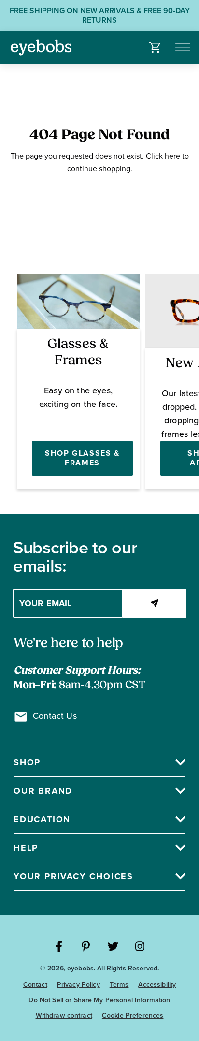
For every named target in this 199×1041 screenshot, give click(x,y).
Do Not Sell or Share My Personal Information (99, 1000)
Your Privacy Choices (73, 876)
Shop (27, 762)
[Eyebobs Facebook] (59, 946)
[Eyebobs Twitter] (113, 946)
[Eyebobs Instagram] (140, 946)
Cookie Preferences (133, 1016)
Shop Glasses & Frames (82, 458)
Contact (35, 985)
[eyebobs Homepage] (41, 47)
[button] (155, 47)
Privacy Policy (78, 985)
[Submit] (154, 603)
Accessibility (157, 985)
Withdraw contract (64, 1016)
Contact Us (55, 715)
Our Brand (43, 790)
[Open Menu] (183, 47)
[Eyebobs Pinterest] (86, 946)
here (172, 155)
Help (26, 847)
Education (42, 819)
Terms (119, 985)
